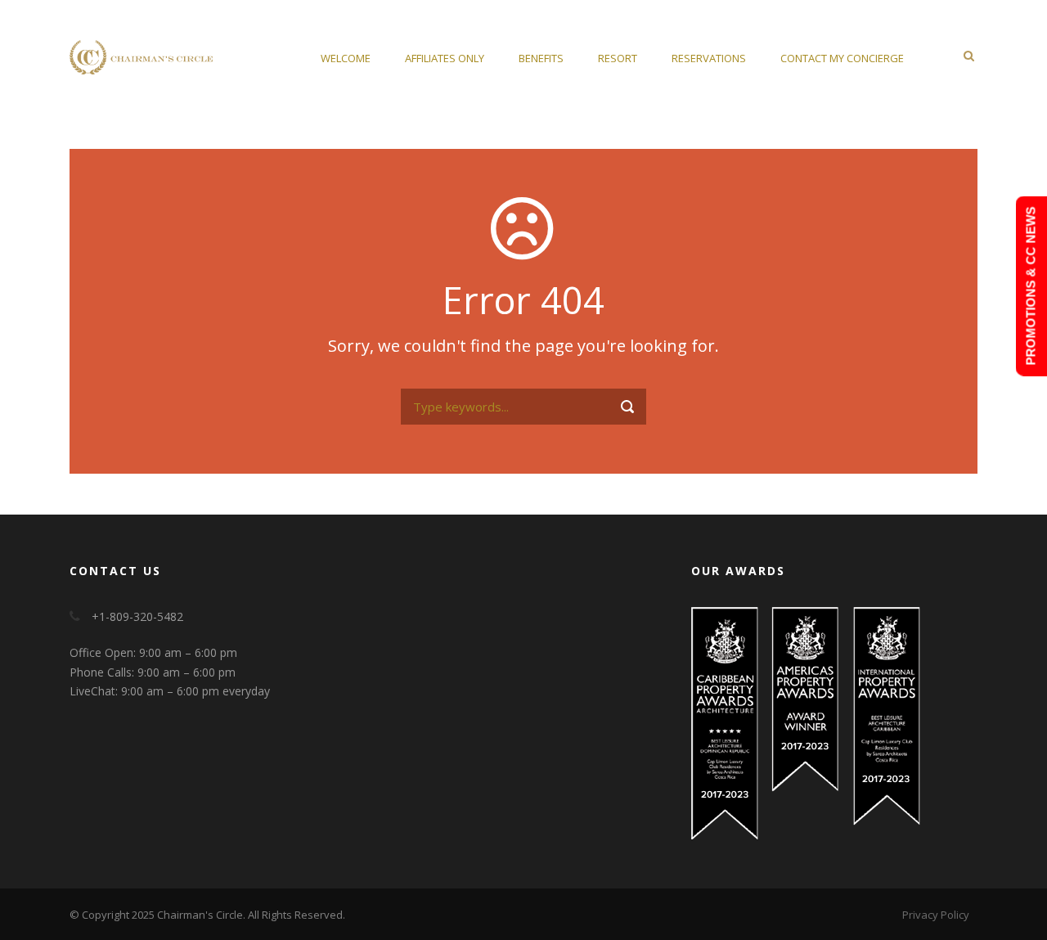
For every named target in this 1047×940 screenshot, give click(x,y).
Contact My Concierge (842, 58)
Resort (617, 58)
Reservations (709, 58)
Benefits (541, 58)
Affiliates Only (444, 58)
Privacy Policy (935, 914)
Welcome (346, 58)
